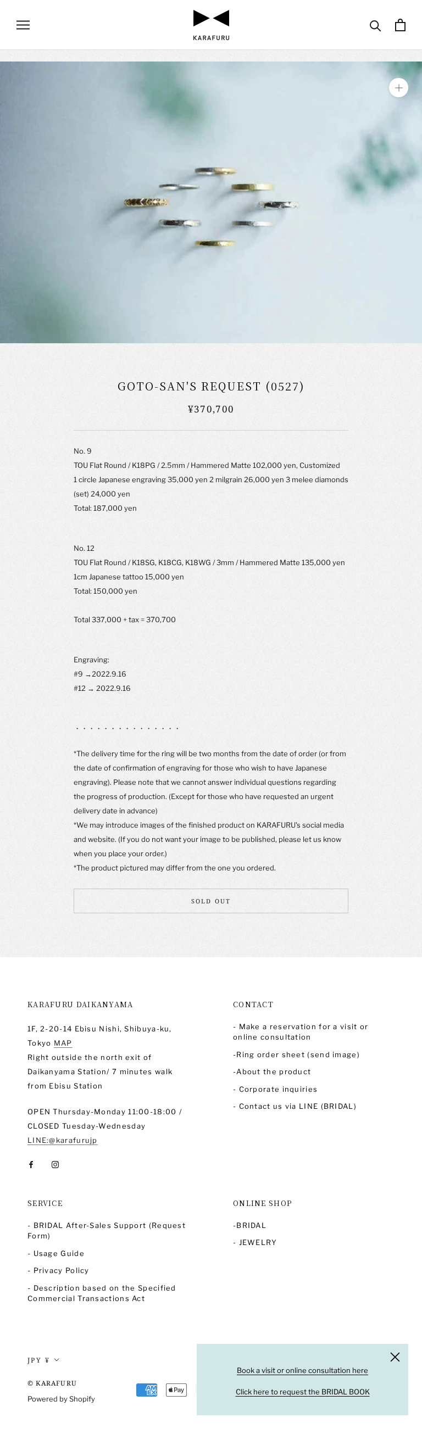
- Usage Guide (56, 1253)
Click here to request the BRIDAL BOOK (303, 1391)
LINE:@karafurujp (62, 1140)
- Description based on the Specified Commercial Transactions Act (101, 1293)
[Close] (395, 1357)
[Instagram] (55, 1164)
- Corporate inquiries (275, 1089)
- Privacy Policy (58, 1270)
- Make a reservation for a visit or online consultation (301, 1032)
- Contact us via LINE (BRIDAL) (295, 1106)
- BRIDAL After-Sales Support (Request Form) (106, 1231)
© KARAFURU (52, 1383)
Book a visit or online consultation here (302, 1370)
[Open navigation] (23, 25)
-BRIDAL (249, 1225)
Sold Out (211, 901)
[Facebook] (31, 1164)
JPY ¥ (38, 1360)
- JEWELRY (255, 1242)
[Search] (375, 25)
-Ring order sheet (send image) (296, 1054)
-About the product (272, 1071)
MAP (63, 1043)
